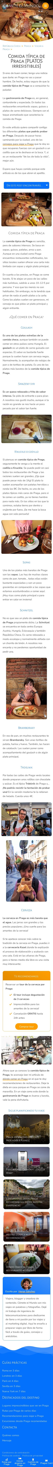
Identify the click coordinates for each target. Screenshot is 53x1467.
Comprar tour (26, 1026)
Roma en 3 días (10, 1370)
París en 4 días (10, 1381)
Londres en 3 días (12, 1375)
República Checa (12, 46)
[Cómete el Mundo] (21, 5)
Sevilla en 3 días (11, 1386)
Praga (27, 46)
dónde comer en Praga (15, 1079)
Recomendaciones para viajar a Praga (23, 1416)
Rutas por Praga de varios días (19, 1410)
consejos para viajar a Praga (18, 144)
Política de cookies (11, 1455)
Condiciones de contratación (15, 1452)
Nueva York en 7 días (14, 1391)
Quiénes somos (10, 1435)
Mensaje (6, 1440)
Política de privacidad (32, 1455)
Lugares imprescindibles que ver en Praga (25, 1405)
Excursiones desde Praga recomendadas (24, 1421)
